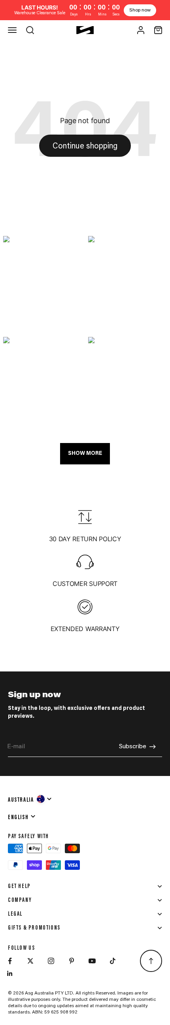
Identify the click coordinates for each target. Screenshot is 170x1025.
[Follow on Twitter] (30, 961)
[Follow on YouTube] (92, 961)
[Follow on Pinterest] (72, 961)
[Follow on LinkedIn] (10, 973)
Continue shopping (85, 146)
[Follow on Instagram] (51, 961)
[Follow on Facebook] (10, 961)
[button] (42, 283)
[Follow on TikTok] (113, 961)
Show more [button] (85, 453)
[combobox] (30, 799)
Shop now (140, 10)
